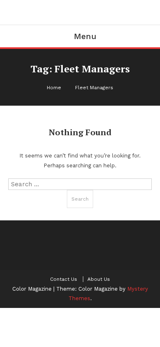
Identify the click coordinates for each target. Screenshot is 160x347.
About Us (98, 279)
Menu (85, 36)
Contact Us (63, 279)
